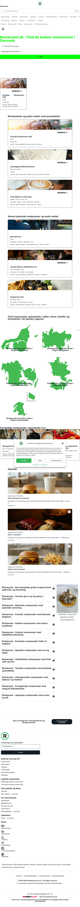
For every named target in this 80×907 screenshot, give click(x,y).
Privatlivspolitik (43, 464)
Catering (12, 172)
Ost (26, 199)
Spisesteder (13, 202)
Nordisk (19, 299)
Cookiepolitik (35, 464)
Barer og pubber (29, 272)
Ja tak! (20, 752)
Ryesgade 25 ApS (10, 446)
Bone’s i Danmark (14, 535)
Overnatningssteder (23, 302)
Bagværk (12, 199)
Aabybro (41, 244)
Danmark (4, 104)
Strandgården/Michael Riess (22, 167)
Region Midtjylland (13, 104)
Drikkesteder (30, 202)
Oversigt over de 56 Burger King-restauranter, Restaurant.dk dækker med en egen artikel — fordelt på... (39, 572)
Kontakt (18, 876)
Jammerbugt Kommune (32, 244)
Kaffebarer (37, 202)
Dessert (22, 199)
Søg (41, 57)
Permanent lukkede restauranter (12, 784)
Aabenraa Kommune (32, 174)
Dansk (4, 99)
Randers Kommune (7, 106)
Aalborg (39, 204)
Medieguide (5, 800)
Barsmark (47, 174)
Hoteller (31, 302)
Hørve (38, 304)
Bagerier (19, 202)
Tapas (22, 269)
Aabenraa (41, 174)
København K (44, 274)
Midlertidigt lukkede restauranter (12, 782)
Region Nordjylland (21, 204)
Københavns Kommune (34, 274)
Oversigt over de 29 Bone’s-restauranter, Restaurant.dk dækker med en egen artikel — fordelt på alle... (39, 537)
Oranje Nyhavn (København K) (23, 267)
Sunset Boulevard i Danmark (18, 498)
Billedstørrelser (6, 803)
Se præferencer (56, 460)
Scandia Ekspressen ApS (13, 96)
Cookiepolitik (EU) (58, 876)
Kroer (32, 242)
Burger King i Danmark (16, 569)
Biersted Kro (15, 237)
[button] (63, 443)
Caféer (24, 202)
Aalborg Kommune (31, 204)
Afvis (40, 460)
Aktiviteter (4, 775)
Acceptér (24, 460)
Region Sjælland (20, 304)
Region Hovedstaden (21, 274)
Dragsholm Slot (17, 297)
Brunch (17, 199)
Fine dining (13, 299)
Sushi (75, 450)
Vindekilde (43, 304)
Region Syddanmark (21, 174)
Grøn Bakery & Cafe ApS (21, 197)
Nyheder (4, 791)
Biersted (47, 244)
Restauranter (5, 102)
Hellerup (69, 457)
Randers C (16, 106)
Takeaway (19, 242)
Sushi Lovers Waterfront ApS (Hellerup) (67, 447)
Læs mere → (12, 505)
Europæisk (17, 269)
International (17, 169)
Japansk (71, 450)
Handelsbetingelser (30, 876)
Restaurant (4, 6)
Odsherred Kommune (30, 304)
